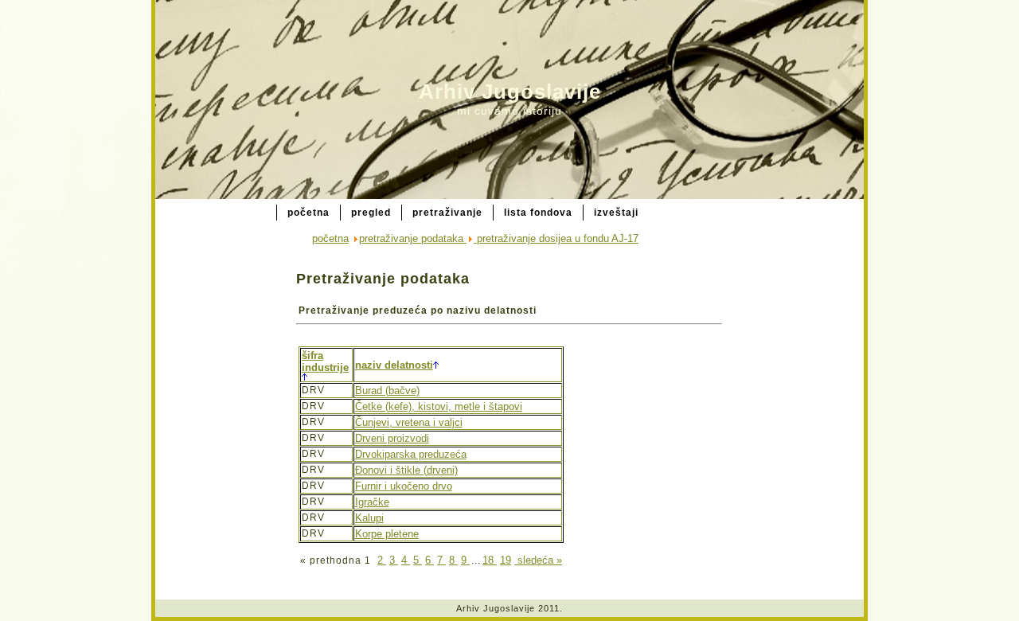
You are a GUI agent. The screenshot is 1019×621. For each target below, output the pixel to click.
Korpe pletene (387, 534)
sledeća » (538, 560)
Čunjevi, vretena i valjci (409, 422)
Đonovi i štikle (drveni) (406, 470)
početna (330, 238)
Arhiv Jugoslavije (510, 92)
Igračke (372, 502)
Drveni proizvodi (392, 438)
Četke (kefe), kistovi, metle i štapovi (438, 406)
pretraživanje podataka (413, 238)
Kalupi (369, 518)
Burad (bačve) (387, 390)
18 (489, 560)
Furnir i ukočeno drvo (403, 486)
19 (505, 560)
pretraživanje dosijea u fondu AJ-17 (556, 238)
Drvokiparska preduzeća (411, 454)
